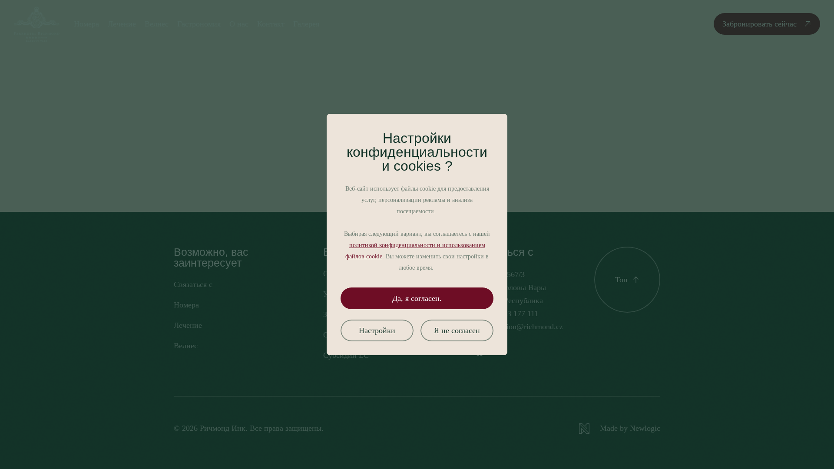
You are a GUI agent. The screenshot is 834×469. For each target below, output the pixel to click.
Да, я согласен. (417, 298)
